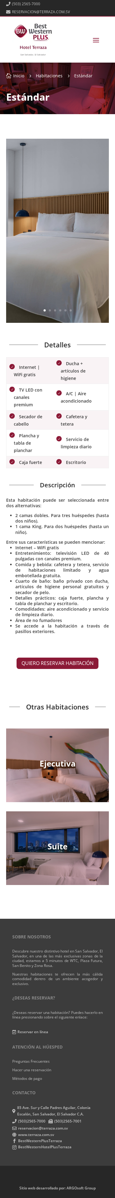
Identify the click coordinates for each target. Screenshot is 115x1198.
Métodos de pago (27, 1078)
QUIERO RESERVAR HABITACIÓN (57, 663)
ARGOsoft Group (81, 1188)
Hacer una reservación (31, 1069)
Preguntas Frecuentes (31, 1061)
